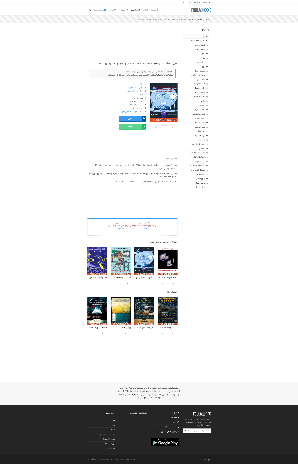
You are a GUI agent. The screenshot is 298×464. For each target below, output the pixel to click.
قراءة (130, 126)
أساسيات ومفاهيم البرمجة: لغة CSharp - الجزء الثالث (97, 277)
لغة (204, 58)
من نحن (112, 425)
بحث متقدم (185, 2)
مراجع (203, 101)
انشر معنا (174, 417)
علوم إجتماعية (199, 127)
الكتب (145, 10)
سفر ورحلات (200, 131)
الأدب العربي (200, 45)
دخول (111, 10)
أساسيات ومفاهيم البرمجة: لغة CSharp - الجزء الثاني (121, 277)
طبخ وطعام (200, 178)
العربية (136, 84)
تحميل (130, 118)
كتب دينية (201, 105)
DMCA (112, 429)
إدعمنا (175, 422)
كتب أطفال (201, 79)
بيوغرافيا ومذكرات (198, 75)
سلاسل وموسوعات (197, 41)
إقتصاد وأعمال (199, 71)
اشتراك (186, 430)
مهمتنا (205, 2)
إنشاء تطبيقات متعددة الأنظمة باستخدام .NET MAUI (168, 277)
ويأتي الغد (126, 327)
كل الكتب (201, 36)
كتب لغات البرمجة (132, 91)
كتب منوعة (201, 148)
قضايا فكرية (200, 187)
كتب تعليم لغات (199, 157)
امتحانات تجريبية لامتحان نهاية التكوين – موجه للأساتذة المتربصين (97, 327)
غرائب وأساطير (199, 88)
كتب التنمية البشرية (197, 144)
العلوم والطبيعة (198, 114)
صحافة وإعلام (200, 92)
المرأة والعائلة (199, 97)
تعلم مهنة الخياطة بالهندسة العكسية (144, 327)
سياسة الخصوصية (109, 439)
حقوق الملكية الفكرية (107, 434)
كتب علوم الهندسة (197, 165)
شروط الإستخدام (109, 443)
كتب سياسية (200, 118)
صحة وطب (201, 62)
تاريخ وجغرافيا (199, 84)
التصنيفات (201, 19)
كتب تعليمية (192, 19)
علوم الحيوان (200, 161)
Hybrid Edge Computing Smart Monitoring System (168, 327)
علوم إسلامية (200, 109)
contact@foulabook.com (168, 426)
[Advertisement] (132, 45)
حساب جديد (98, 10)
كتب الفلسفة (200, 122)
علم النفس (201, 140)
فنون (203, 66)
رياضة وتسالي (199, 183)
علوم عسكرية (200, 135)
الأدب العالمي (199, 49)
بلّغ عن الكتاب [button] (140, 228)
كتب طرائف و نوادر (197, 170)
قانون (203, 53)
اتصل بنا (174, 413)
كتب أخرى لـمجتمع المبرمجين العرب (164, 242)
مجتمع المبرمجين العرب (129, 111)
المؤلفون (135, 10)
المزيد (123, 10)
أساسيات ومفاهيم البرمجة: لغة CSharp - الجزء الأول (144, 277)
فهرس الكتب (110, 448)
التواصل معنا (122, 228)
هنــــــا (140, 397)
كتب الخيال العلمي (197, 153)
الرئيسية (155, 10)
